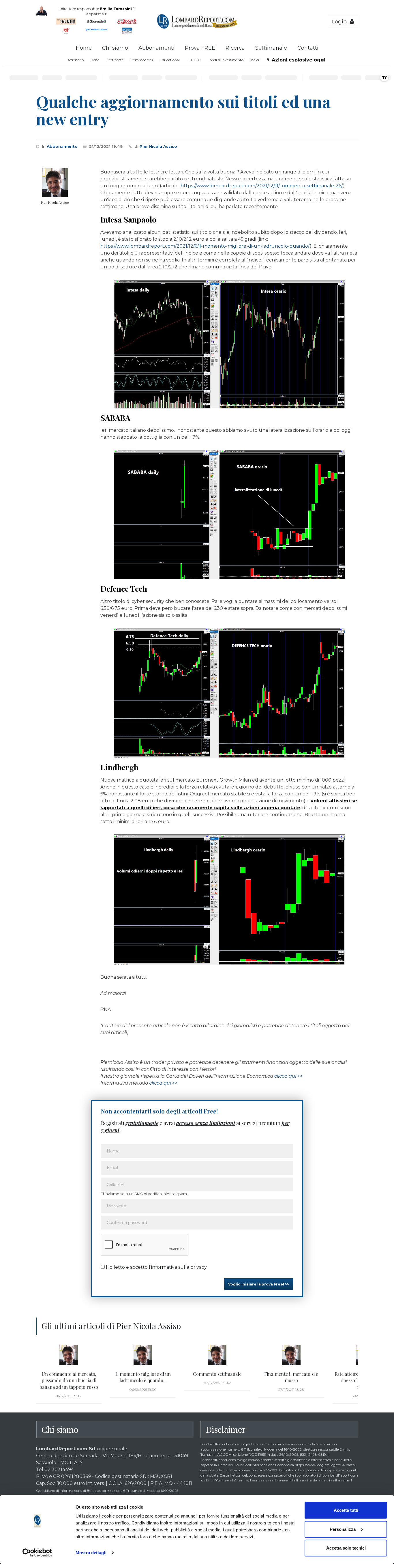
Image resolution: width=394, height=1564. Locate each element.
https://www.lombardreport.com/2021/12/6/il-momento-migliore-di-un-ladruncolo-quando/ (205, 246)
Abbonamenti (156, 48)
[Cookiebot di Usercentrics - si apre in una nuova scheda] (37, 1552)
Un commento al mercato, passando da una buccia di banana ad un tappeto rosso (69, 1380)
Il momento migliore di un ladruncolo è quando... (143, 1377)
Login (341, 21)
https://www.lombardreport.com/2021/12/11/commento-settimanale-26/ (262, 185)
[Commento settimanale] (217, 1355)
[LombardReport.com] (197, 27)
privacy (198, 1267)
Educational (170, 60)
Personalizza (343, 1528)
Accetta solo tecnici (346, 1548)
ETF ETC (194, 60)
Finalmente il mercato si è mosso (291, 1377)
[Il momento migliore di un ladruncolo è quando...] (143, 1355)
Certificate (114, 60)
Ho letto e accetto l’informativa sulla (156, 1267)
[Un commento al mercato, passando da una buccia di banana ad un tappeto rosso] (69, 1355)
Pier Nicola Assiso (158, 146)
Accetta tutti (346, 1510)
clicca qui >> (288, 1076)
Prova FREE (200, 48)
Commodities (141, 60)
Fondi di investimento (225, 60)
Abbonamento (62, 146)
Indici (254, 60)
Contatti (307, 48)
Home (84, 48)
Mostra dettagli (91, 1552)
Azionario (75, 60)
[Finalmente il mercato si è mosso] (291, 1355)
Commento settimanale (217, 1374)
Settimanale (271, 48)
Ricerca (235, 48)
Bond (95, 60)
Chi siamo (115, 48)
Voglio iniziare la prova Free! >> (258, 1284)
